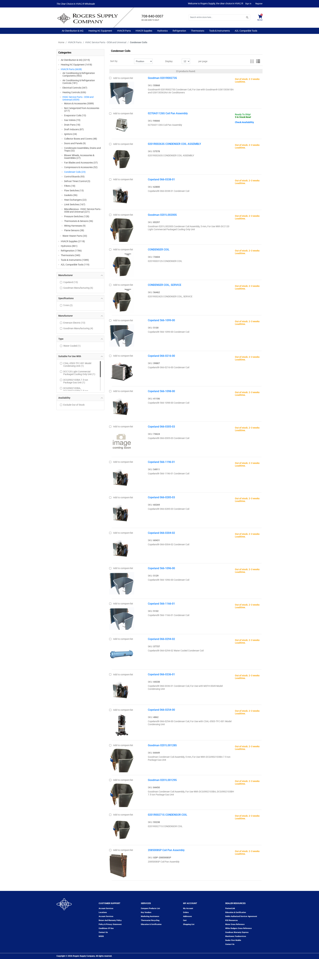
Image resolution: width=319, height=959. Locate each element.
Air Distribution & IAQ (72, 30)
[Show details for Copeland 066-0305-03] (121, 441)
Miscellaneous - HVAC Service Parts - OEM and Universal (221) (83, 210)
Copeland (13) (70, 282)
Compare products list (150, 908)
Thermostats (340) (70, 255)
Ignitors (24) (70, 134)
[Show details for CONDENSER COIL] (121, 264)
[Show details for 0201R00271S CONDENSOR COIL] (121, 829)
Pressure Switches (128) (76, 216)
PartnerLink (230, 908)
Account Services (106, 908)
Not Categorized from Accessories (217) (81, 109)
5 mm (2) (68, 305)
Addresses (187, 916)
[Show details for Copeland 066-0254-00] (121, 724)
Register (259, 3)
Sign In (248, 3)
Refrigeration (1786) (71, 250)
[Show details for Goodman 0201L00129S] (121, 794)
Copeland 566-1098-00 (161, 391)
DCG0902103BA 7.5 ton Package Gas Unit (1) (75, 381)
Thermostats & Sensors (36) (78, 221)
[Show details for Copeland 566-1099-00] (121, 334)
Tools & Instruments (219, 30)
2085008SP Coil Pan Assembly (166, 850)
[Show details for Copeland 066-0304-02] (121, 547)
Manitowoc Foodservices (235, 936)
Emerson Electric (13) (74, 322)
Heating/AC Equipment (100, 30)
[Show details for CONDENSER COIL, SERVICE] (121, 299)
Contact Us (229, 944)
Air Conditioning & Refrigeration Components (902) (78, 74)
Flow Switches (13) (74, 190)
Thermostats (197, 30)
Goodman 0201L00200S (162, 214)
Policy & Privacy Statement (110, 924)
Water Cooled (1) (72, 345)
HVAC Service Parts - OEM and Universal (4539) (78, 98)
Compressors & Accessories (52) (81, 167)
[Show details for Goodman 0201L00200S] (121, 229)
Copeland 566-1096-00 (161, 568)
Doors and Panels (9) (75, 143)
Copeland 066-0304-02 (161, 532)
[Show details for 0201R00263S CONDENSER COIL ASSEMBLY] (121, 158)
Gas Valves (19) (72, 120)
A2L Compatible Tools (246, 30)
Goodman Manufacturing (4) (78, 328)
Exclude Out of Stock (74, 404)
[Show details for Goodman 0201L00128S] (121, 759)
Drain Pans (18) (72, 124)
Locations (103, 912)
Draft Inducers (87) (74, 129)
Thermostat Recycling (150, 920)
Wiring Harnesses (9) (75, 225)
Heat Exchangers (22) (75, 199)
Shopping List (188, 924)
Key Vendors (146, 912)
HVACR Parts (124, 30)
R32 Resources (231, 920)
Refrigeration (179, 30)
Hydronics (162, 30)
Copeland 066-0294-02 (161, 639)
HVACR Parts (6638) (71, 69)
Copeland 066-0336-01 (161, 674)
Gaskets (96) (70, 195)
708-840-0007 (152, 16)
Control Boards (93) (74, 176)
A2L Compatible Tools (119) (75, 264)
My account (188, 908)
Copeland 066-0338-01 (161, 179)
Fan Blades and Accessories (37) (81, 162)
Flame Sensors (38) (74, 230)
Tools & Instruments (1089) (75, 260)
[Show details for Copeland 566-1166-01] (121, 618)
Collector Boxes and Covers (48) (80, 138)
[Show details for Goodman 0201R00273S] (121, 92)
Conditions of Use (106, 928)
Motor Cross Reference (235, 924)
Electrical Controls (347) (74, 87)
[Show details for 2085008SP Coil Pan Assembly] (118, 864)
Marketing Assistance (150, 916)
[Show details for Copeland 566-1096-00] (121, 582)
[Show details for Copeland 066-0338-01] (121, 193)
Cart (185, 920)
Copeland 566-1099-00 (161, 320)
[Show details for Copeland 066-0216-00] (121, 370)
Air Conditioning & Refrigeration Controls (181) (78, 81)
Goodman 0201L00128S (162, 745)
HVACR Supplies (144, 30)
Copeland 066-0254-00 (161, 709)
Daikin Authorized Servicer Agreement (241, 916)
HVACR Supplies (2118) (73, 241)
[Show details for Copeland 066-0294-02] (121, 653)
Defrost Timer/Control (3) (77, 181)
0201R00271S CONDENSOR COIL (167, 814)
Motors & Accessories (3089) (79, 103)
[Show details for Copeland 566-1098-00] (121, 405)
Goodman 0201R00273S (162, 78)
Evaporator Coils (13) (75, 115)
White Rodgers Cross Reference (238, 928)
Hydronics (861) (69, 246)
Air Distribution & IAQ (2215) (75, 60)
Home (61, 42)
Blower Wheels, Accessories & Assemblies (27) (79, 156)
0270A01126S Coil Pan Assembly (168, 113)
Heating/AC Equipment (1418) (76, 64)
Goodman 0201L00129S (162, 780)
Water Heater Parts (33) (74, 236)
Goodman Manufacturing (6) (78, 288)
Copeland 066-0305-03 (161, 426)
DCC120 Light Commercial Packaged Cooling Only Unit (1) (79, 373)
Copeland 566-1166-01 (161, 603)
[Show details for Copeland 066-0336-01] (121, 688)
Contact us (103, 932)
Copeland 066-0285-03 (161, 497)
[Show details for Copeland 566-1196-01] (121, 476)
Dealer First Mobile (233, 940)
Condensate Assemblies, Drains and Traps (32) (82, 149)
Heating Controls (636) (74, 92)
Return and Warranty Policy (110, 920)
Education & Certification (151, 924)
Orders (186, 912)
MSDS (101, 936)
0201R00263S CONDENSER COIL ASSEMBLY (174, 143)
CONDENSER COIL (158, 249)
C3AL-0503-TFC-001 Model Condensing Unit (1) (77, 364)
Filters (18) (69, 186)
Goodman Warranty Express (237, 932)
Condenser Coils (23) (75, 172)
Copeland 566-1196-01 (161, 462)
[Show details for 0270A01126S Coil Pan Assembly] (121, 123)
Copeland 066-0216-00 (161, 355)
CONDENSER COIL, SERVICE (164, 285)
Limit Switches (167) (74, 204)
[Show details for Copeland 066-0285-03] (121, 511)
